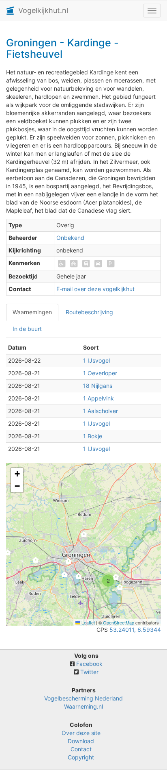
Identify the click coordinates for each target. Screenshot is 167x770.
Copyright (81, 757)
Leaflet (87, 622)
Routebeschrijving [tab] (89, 312)
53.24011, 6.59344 (135, 629)
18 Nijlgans (97, 385)
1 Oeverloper (100, 373)
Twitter (89, 671)
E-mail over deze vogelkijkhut (95, 288)
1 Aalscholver (100, 410)
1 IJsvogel (96, 360)
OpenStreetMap (118, 622)
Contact (81, 749)
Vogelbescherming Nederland (83, 698)
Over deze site (81, 732)
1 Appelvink (98, 398)
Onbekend (70, 237)
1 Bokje (92, 436)
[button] (7, 555)
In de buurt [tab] (27, 328)
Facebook (89, 663)
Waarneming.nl (83, 706)
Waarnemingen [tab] (32, 312)
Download (81, 740)
